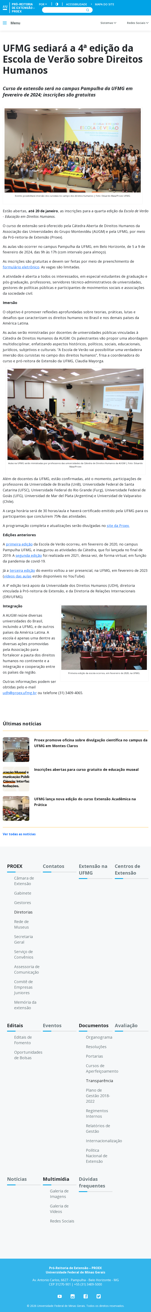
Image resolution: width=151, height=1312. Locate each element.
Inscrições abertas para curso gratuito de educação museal (86, 769)
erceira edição (23, 570)
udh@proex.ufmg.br (20, 692)
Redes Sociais (136, 23)
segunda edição (29, 555)
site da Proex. (118, 525)
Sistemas (107, 23)
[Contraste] (56, 4)
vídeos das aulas (17, 576)
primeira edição (19, 544)
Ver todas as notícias (19, 834)
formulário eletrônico (21, 267)
